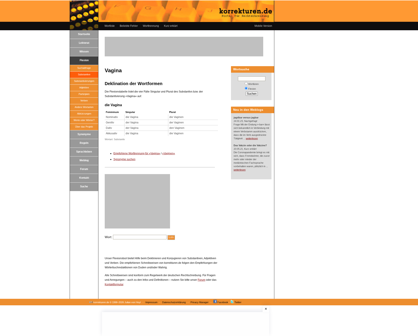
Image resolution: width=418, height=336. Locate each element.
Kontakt (84, 177)
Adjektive (84, 87)
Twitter (237, 302)
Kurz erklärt (170, 25)
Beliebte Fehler (129, 25)
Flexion (84, 60)
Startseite (84, 34)
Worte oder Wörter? (84, 120)
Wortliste (109, 25)
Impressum (151, 302)
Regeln (84, 142)
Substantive (84, 74)
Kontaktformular (114, 284)
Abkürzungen (84, 113)
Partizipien (84, 94)
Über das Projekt (84, 126)
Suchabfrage (84, 68)
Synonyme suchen (124, 159)
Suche (84, 186)
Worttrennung (151, 25)
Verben (84, 100)
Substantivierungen (84, 81)
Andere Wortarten (84, 107)
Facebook (222, 302)
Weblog (84, 160)
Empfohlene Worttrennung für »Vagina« (136, 153)
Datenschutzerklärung (174, 302)
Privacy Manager (199, 302)
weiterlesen (252, 138)
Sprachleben (84, 151)
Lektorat (84, 42)
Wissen (84, 51)
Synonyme (84, 134)
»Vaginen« (168, 153)
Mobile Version (263, 25)
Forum (84, 169)
